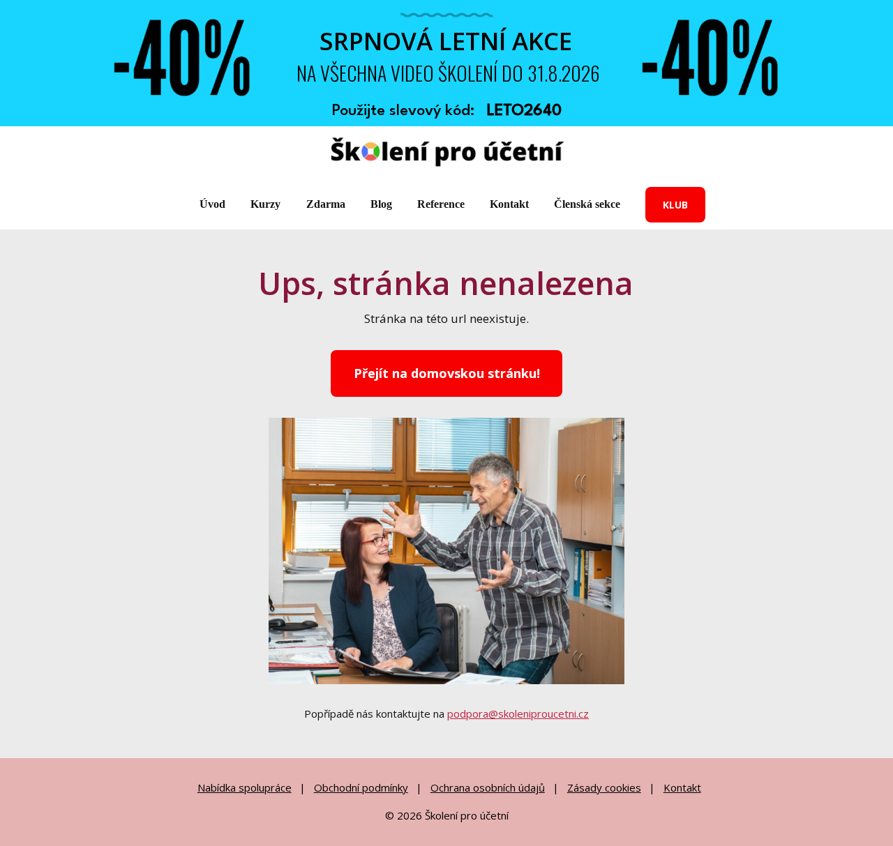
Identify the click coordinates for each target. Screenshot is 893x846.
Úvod (212, 204)
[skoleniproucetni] (447, 153)
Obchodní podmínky (361, 787)
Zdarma (325, 204)
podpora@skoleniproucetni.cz (518, 713)
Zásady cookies (604, 787)
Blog (381, 204)
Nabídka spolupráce (244, 787)
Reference (441, 204)
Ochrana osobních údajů (487, 787)
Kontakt (509, 204)
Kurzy (265, 204)
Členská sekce (587, 204)
